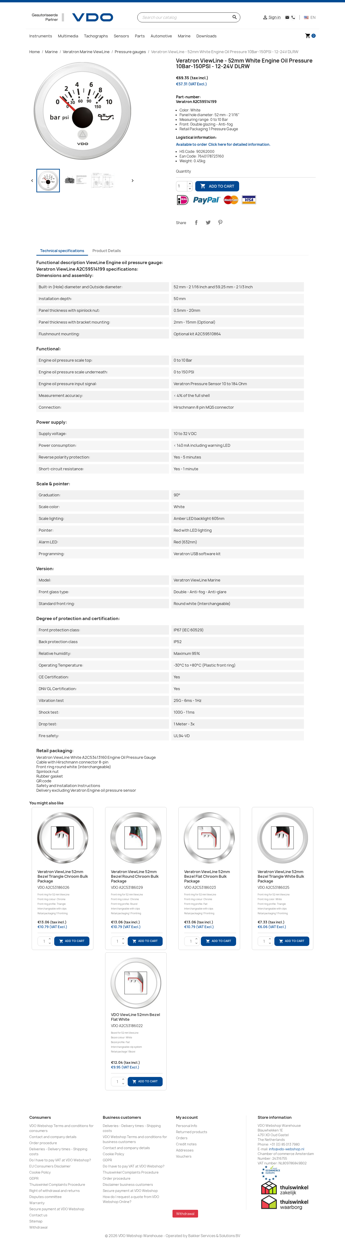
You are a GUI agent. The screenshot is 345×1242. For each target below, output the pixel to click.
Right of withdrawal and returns (54, 1190)
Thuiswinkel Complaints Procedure (57, 1184)
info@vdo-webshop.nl (286, 1149)
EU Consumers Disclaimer (50, 1166)
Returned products (191, 1132)
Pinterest (220, 222)
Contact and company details (53, 1137)
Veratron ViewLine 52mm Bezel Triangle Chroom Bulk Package (63, 876)
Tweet (208, 222)
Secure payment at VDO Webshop (56, 1209)
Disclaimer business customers (128, 1184)
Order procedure (43, 1143)
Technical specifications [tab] (62, 250)
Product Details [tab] (106, 250)
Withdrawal (38, 1227)
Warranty (37, 1203)
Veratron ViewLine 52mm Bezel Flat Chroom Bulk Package (207, 876)
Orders (182, 1138)
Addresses (185, 1150)
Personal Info (186, 1125)
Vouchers (184, 1156)
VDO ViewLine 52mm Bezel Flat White (135, 1017)
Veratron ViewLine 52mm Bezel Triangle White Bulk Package (281, 876)
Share (196, 222)
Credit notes (186, 1144)
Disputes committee (45, 1197)
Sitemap (35, 1221)
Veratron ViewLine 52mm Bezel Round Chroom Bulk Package (135, 876)
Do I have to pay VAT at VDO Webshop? (60, 1160)
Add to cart (217, 186)
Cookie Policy (40, 1172)
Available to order (223, 144)
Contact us (38, 1215)
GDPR (33, 1178)
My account (187, 1117)
